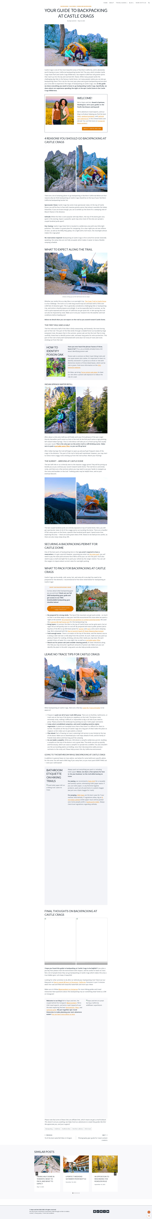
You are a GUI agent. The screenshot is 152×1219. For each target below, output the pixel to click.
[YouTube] (107, 1211)
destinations (70, 1007)
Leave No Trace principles (91, 708)
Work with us (141, 3)
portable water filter (62, 446)
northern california (78, 1129)
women (81, 629)
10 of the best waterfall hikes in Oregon (58, 1136)
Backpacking (64, 6)
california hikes (66, 1129)
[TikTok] (98, 1211)
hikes (79, 116)
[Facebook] (101, 1211)
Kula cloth (91, 781)
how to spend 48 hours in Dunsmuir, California (70, 982)
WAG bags (80, 795)
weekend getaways (88, 116)
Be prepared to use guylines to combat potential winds (81, 620)
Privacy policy (38, 1213)
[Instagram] (94, 1211)
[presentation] (47, 1164)
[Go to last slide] (37, 1174)
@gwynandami (72, 1003)
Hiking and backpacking (84, 6)
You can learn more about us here (63, 1014)
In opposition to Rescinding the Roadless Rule (102, 1178)
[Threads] (104, 1211)
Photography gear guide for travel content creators (92, 1137)
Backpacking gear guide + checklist (60, 608)
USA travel (88, 1129)
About (111, 3)
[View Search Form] (149, 3)
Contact (31, 1213)
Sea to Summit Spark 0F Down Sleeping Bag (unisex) (85, 631)
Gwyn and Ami (72, 21)
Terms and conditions (48, 1213)
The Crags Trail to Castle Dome (95, 301)
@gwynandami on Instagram (68, 989)
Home (106, 3)
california (72, 6)
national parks (51, 1010)
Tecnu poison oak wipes (89, 372)
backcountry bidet (93, 802)
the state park (94, 554)
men (88, 629)
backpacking (49, 1129)
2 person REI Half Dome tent (60, 622)
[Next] (115, 1174)
